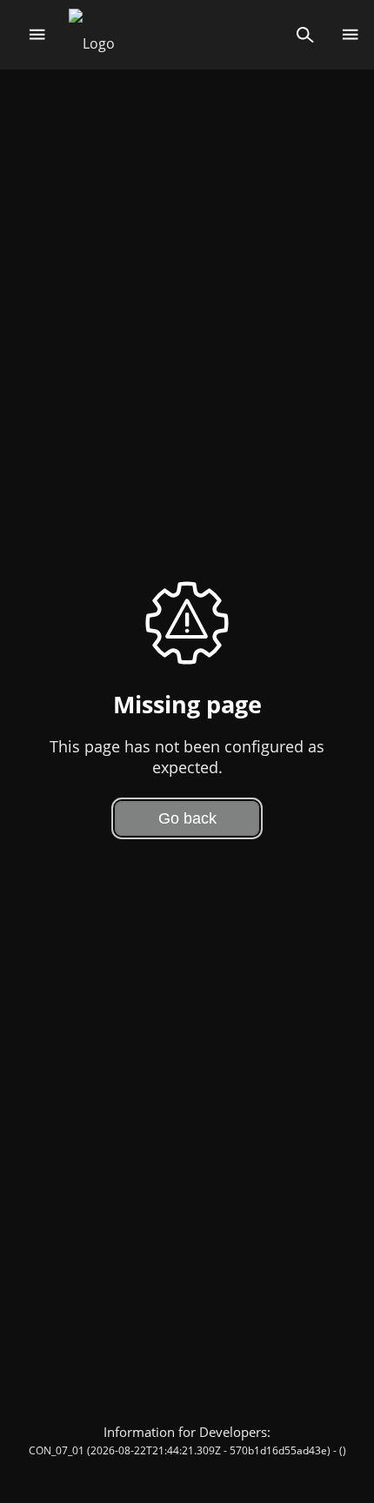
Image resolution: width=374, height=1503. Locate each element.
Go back (187, 818)
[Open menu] (37, 35)
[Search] (305, 35)
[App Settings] (350, 35)
